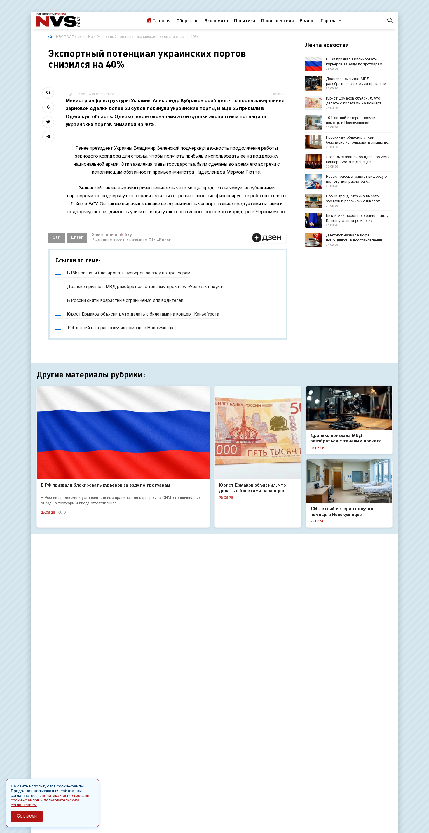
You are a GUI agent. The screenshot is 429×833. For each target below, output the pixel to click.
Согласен (27, 816)
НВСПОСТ (65, 37)
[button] (268, 238)
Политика (244, 20)
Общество (188, 20)
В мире (307, 20)
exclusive (85, 37)
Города (328, 20)
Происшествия (277, 20)
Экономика (216, 20)
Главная (161, 20)
